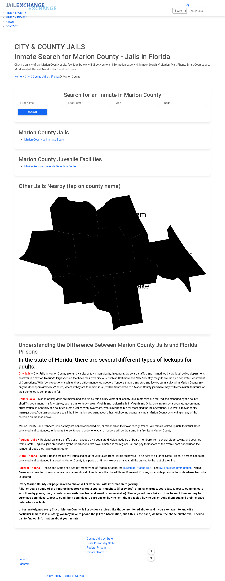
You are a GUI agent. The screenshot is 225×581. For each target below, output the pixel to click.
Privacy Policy (52, 575)
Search (32, 112)
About (23, 559)
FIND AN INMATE (16, 17)
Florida (55, 76)
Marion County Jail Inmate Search (44, 139)
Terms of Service (74, 575)
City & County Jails (36, 76)
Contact (24, 564)
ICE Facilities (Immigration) (175, 468)
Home (18, 76)
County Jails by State (100, 538)
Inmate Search (95, 552)
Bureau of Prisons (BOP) (138, 468)
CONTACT (12, 26)
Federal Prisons (97, 547)
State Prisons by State (101, 543)
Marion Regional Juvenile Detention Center (50, 166)
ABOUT (10, 21)
